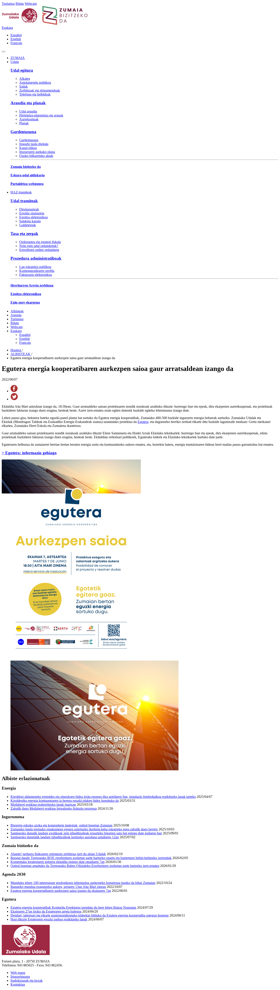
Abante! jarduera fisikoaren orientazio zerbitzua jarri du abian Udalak (58, 854)
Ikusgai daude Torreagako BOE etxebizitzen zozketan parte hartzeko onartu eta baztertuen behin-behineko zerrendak (91, 858)
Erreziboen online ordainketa (39, 250)
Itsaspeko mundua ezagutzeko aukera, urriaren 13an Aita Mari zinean (58, 887)
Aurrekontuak (28, 119)
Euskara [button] (7, 28)
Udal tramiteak (24, 200)
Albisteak (17, 311)
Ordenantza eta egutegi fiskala (40, 242)
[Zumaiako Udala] (45, 24)
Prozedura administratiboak (35, 258)
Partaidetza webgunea (27, 184)
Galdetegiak (27, 225)
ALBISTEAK (20, 354)
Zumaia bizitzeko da (25, 167)
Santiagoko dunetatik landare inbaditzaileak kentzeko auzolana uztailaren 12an (64, 837)
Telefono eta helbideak (35, 94)
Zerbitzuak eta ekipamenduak (39, 90)
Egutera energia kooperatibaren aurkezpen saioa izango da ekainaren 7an (60, 891)
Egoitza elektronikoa (33, 217)
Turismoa (8, 3)
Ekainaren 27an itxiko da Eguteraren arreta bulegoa (45, 911)
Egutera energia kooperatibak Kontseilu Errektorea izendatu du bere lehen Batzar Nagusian (73, 907)
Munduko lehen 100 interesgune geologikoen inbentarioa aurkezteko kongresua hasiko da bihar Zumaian (82, 883)
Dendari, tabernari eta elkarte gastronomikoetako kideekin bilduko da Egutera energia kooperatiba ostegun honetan (89, 915)
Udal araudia (28, 111)
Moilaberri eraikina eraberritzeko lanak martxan (43, 804)
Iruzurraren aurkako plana (37, 152)
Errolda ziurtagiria (31, 213)
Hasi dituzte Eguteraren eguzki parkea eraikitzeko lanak (48, 919)
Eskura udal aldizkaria (27, 175)
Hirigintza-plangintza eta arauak (41, 115)
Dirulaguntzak (29, 209)
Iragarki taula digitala (33, 144)
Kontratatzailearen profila (36, 271)
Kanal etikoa (28, 148)
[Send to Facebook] (14, 391)
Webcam (31, 3)
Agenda (15, 315)
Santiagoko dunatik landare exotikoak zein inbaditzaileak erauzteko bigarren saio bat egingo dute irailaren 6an (86, 833)
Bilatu (20, 3)
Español (16, 35)
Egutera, (143, 422)
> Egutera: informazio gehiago (29, 453)
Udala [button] (14, 62)
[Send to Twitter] (14, 399)
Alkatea (24, 78)
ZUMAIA (17, 58)
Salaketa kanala (30, 221)
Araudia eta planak (28, 103)
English (15, 39)
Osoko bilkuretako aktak (36, 156)
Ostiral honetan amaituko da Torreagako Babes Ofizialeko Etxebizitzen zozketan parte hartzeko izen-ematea (84, 866)
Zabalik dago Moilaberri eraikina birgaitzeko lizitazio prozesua (53, 808)
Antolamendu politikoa (35, 82)
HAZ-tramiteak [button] (21, 192)
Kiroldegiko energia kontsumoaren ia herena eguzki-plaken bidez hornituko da (64, 800)
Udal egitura (21, 70)
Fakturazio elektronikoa (35, 275)
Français (16, 43)
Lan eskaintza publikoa (35, 267)
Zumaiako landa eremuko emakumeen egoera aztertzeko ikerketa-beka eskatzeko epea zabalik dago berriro (84, 829)
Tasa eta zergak (24, 233)
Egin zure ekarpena (25, 302)
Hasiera (16, 350)
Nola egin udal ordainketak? (38, 246)
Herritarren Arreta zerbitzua (31, 285)
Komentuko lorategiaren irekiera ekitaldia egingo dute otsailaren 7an (57, 862)
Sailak (23, 86)
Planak (24, 123)
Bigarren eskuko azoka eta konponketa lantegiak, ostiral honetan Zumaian (61, 825)
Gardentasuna (23, 131)
